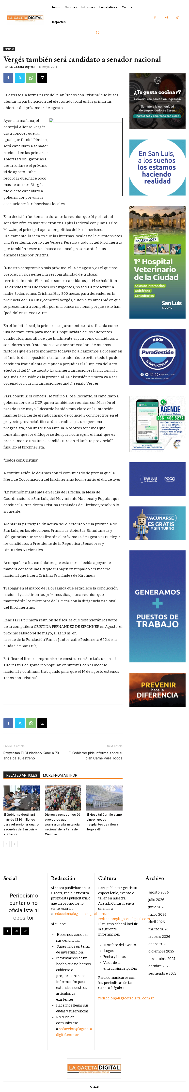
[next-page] (14, 844)
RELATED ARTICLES (21, 775)
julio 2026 (156, 900)
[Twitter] (20, 78)
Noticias (9, 49)
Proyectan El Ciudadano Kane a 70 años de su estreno (31, 755)
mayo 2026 (157, 914)
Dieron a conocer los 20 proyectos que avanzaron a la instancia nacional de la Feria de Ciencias (62, 824)
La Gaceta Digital (22, 67)
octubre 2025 (159, 966)
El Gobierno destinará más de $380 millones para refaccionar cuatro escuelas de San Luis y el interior (21, 824)
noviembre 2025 (161, 959)
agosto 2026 (158, 892)
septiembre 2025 (162, 973)
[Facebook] (155, 18)
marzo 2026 (158, 929)
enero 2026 (158, 944)
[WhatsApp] (31, 78)
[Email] (42, 78)
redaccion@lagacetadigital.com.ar (81, 914)
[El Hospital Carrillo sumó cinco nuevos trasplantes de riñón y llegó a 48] (104, 797)
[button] (97, 32)
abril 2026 (156, 922)
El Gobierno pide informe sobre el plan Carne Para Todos (96, 755)
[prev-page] (6, 844)
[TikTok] (177, 18)
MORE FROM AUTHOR (60, 775)
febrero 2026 (159, 937)
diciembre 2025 (161, 951)
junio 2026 (157, 907)
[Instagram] (166, 18)
